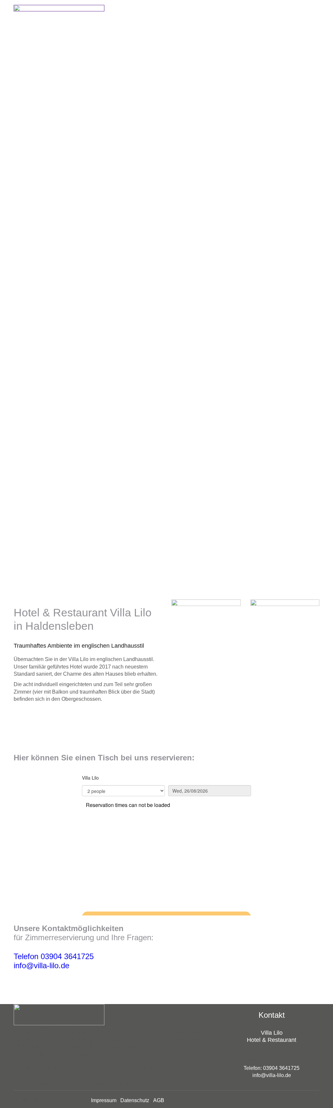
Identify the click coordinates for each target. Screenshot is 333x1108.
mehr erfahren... (41, 714)
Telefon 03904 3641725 (54, 956)
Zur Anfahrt (35, 984)
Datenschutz (134, 1100)
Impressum (103, 1100)
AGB (158, 1100)
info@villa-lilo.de (41, 965)
